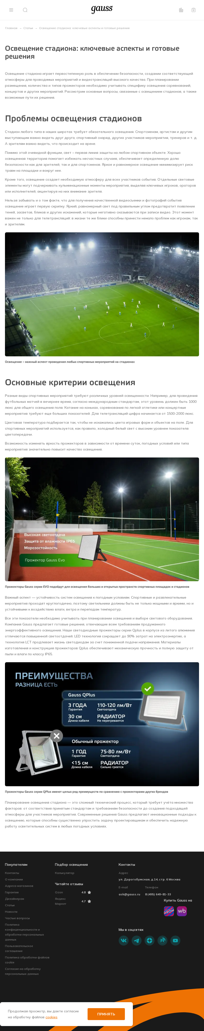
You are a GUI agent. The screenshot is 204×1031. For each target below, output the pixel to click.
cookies (51, 1017)
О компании (14, 879)
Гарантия (12, 892)
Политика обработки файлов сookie (27, 959)
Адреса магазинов (19, 886)
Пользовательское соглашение (19, 948)
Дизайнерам (14, 899)
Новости (11, 911)
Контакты (12, 873)
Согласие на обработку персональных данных (23, 971)
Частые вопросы (17, 918)
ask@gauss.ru (129, 894)
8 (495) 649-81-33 (158, 894)
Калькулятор (64, 873)
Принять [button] (106, 1014)
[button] (11, 9)
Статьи (10, 905)
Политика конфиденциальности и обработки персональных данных (24, 932)
